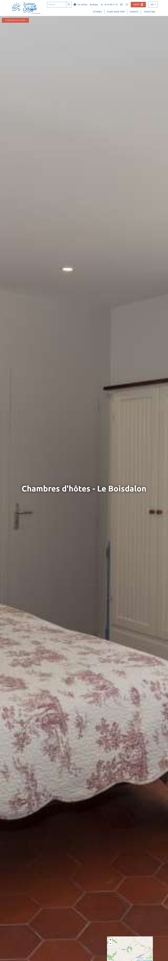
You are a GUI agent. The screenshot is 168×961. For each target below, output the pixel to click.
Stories (97, 11)
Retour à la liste (16, 20)
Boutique (94, 4)
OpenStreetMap (147, 960)
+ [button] (110, 939)
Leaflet (138, 960)
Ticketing (149, 11)
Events (134, 11)
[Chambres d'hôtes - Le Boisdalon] (130, 949)
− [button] (110, 943)
